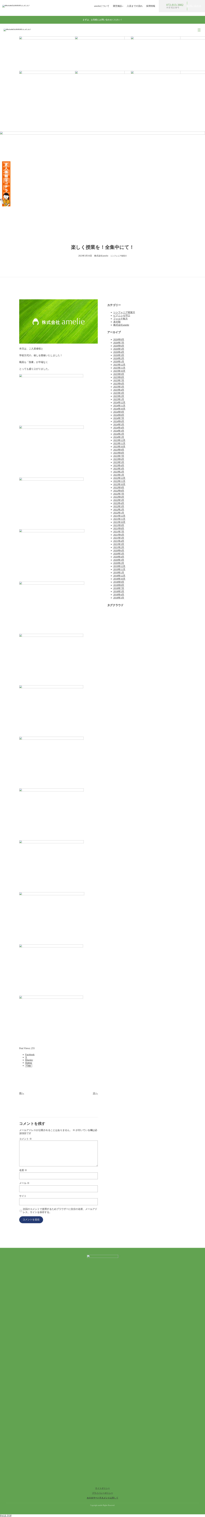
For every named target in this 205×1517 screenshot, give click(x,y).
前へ (21, 1093)
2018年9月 (118, 582)
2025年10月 (119, 371)
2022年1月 (118, 512)
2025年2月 (118, 396)
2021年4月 (118, 541)
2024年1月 (118, 437)
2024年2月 (118, 434)
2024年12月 (119, 402)
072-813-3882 (174, 4)
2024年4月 (118, 427)
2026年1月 (118, 361)
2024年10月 (119, 408)
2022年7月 (118, 494)
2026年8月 (118, 339)
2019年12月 (119, 566)
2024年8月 (118, 415)
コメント (25, 1139)
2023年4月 (118, 465)
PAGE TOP (6, 1515)
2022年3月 (118, 506)
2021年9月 (118, 525)
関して (102, 1498)
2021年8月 (118, 528)
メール (24, 1183)
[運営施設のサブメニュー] (122, 6)
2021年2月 (118, 547)
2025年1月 (118, 399)
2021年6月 (118, 534)
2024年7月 (118, 418)
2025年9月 (118, 374)
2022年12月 (119, 478)
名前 (23, 1170)
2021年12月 (119, 516)
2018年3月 (118, 597)
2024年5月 (118, 424)
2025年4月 (118, 390)
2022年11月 (119, 481)
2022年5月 (118, 500)
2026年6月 (118, 345)
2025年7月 (118, 380)
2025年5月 (118, 386)
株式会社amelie (121, 325)
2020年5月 (118, 553)
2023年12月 (119, 440)
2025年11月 (119, 368)
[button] (194, 6)
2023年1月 (118, 475)
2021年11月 (119, 519)
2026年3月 (118, 355)
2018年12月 (119, 575)
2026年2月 (118, 358)
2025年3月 (118, 393)
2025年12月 (119, 364)
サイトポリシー (102, 1488)
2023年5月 (118, 462)
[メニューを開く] (199, 30)
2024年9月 (118, 412)
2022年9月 (118, 487)
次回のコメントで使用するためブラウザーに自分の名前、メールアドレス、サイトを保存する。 (60, 1210)
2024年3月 (118, 431)
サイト (22, 1196)
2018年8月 (118, 585)
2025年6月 (118, 383)
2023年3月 (118, 468)
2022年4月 (118, 503)
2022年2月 (118, 509)
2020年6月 (118, 550)
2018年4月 (118, 594)
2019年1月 (118, 572)
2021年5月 (118, 538)
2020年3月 (118, 560)
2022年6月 (118, 497)
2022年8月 (118, 490)
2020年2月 (118, 563)
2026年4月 (118, 352)
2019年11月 (119, 569)
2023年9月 (118, 449)
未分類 (117, 321)
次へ (95, 1093)
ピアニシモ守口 (121, 315)
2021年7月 (118, 531)
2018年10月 (119, 579)
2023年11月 (119, 443)
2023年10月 (119, 446)
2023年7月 (118, 456)
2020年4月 (118, 557)
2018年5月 (118, 591)
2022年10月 (119, 484)
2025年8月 (118, 377)
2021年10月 (119, 522)
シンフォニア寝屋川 (118, 256)
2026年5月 (118, 349)
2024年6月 (118, 421)
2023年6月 (118, 459)
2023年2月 (118, 471)
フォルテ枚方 (120, 318)
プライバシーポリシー (102, 1493)
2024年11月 (119, 405)
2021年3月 (118, 544)
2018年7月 (118, 588)
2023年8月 (118, 453)
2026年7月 (118, 342)
